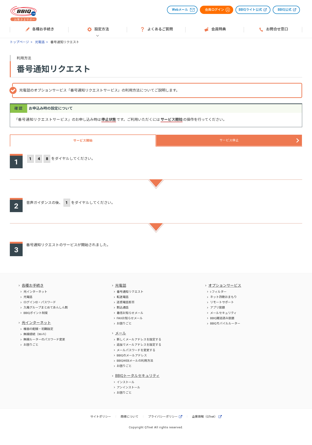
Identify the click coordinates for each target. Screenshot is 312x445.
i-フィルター (218, 291)
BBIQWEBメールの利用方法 (135, 360)
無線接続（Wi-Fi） (36, 334)
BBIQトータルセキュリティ (137, 376)
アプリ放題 (217, 307)
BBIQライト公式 (250, 9)
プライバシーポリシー (163, 416)
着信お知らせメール (130, 313)
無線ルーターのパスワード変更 (44, 339)
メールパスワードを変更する (136, 350)
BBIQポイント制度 (36, 313)
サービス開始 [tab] (83, 140)
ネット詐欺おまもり (223, 297)
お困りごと (31, 344)
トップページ (19, 42)
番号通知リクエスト (130, 291)
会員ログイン (214, 9)
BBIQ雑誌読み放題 (222, 318)
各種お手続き (33, 285)
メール (120, 333)
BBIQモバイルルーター (225, 323)
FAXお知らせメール (130, 318)
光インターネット (35, 291)
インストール (126, 382)
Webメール (180, 9)
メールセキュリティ (223, 313)
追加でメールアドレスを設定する (139, 344)
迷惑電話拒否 (126, 302)
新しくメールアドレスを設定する (139, 339)
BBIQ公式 (284, 9)
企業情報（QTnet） (204, 416)
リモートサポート (222, 302)
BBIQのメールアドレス (132, 355)
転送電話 (123, 297)
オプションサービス (224, 285)
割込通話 (123, 307)
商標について (129, 416)
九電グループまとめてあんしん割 (46, 307)
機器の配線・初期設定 (38, 329)
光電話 (40, 42)
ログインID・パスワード (40, 302)
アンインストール (128, 387)
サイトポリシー (100, 416)
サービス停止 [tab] (229, 140)
